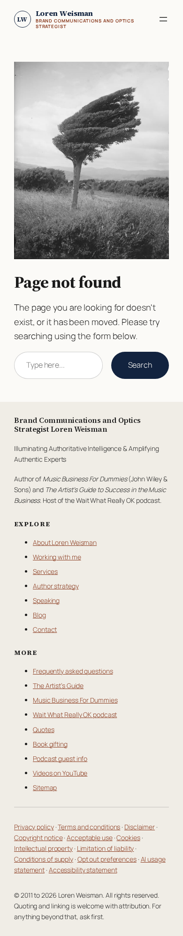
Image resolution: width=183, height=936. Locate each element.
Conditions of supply (43, 859)
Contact (45, 629)
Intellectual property (43, 848)
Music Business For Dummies (75, 700)
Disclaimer (139, 826)
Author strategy (56, 585)
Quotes (43, 729)
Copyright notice (38, 837)
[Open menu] (163, 19)
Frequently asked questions (73, 671)
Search (140, 365)
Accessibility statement (83, 869)
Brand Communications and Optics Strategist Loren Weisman (77, 424)
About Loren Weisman (65, 542)
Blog (39, 614)
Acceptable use (90, 837)
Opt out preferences (107, 859)
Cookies (128, 837)
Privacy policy (34, 826)
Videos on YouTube (60, 773)
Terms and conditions (89, 826)
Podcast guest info (60, 758)
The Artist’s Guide (58, 685)
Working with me (57, 556)
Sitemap (45, 787)
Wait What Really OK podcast (75, 714)
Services (45, 571)
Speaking (46, 600)
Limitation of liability (105, 848)
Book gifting (50, 744)
